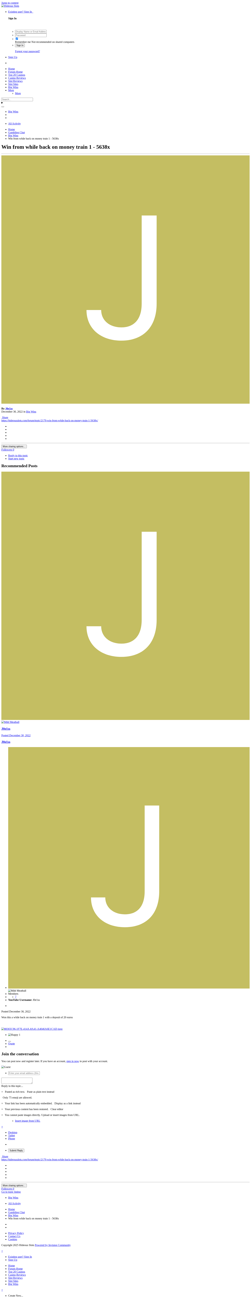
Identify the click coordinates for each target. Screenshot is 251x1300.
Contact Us (14, 1236)
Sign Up (12, 57)
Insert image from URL (27, 1120)
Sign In (19, 45)
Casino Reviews (17, 78)
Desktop (12, 1132)
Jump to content (9, 2)
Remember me (23, 41)
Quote (11, 1043)
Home (11, 68)
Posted (16, 735)
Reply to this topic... (12, 1086)
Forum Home (15, 71)
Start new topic (16, 458)
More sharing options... (14, 446)
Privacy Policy (16, 1233)
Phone (11, 1138)
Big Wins (13, 87)
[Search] (2, 106)
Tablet (11, 1135)
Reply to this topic (18, 455)
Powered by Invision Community (53, 1245)
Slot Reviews (15, 81)
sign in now (72, 1061)
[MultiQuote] (9, 1041)
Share (4, 417)
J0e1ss (9, 408)
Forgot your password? (27, 51)
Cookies (12, 1239)
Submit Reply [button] (16, 1150)
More (11, 90)
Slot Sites (13, 84)
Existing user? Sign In (20, 11)
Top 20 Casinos (16, 74)
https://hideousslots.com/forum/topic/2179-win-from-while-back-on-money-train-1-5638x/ (49, 420)
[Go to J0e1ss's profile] (125, 402)
